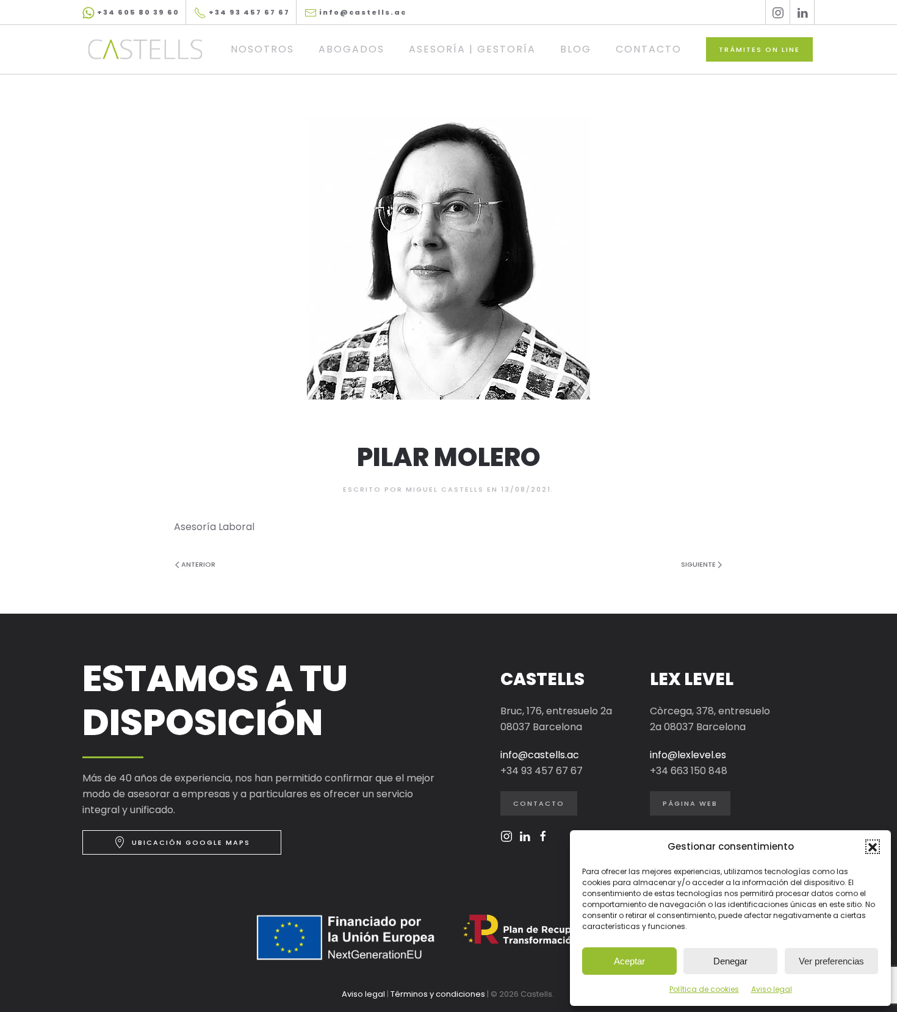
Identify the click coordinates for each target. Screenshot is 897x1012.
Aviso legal (771, 989)
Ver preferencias (831, 961)
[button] (872, 847)
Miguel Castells (445, 489)
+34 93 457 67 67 (248, 12)
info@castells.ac (361, 12)
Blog (575, 49)
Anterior (198, 564)
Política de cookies (704, 989)
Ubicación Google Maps (191, 842)
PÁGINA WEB (690, 803)
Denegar (730, 961)
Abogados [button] (351, 49)
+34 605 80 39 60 (137, 12)
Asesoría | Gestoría (472, 49)
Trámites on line (759, 49)
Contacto (649, 49)
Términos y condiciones (438, 994)
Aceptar (629, 961)
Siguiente (698, 564)
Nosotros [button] (262, 49)
